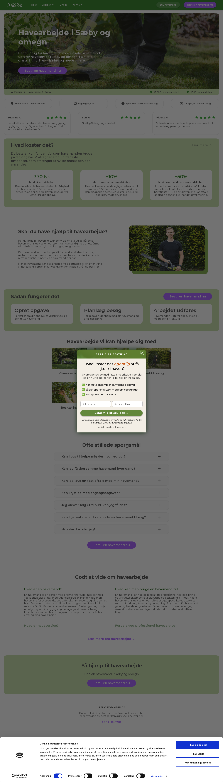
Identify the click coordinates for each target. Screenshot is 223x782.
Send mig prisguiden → (112, 412)
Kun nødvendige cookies (198, 762)
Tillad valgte (197, 754)
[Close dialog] (142, 353)
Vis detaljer (157, 776)
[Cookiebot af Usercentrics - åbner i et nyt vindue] (19, 776)
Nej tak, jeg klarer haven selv (112, 427)
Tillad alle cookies (197, 745)
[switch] (88, 775)
